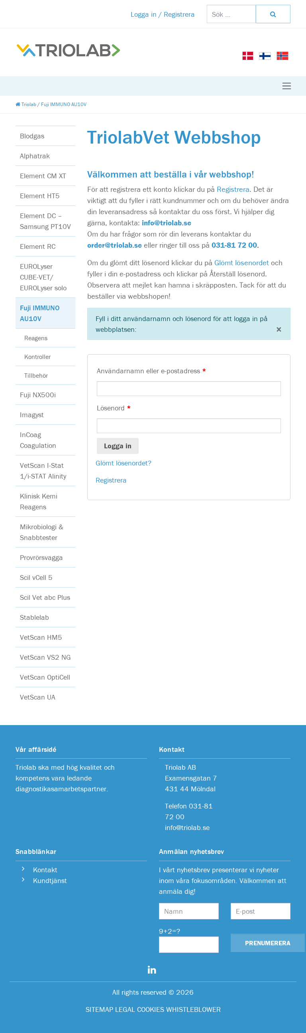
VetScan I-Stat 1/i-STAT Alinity (43, 471)
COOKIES (150, 1009)
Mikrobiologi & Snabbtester (41, 532)
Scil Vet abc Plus (45, 597)
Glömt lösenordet (241, 262)
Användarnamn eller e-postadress (151, 370)
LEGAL (125, 1009)
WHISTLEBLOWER (193, 1009)
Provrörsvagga (41, 557)
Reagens (35, 338)
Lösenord (114, 407)
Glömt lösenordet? (123, 462)
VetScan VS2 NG (45, 657)
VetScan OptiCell (45, 677)
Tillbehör (36, 375)
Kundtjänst (50, 880)
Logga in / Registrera (163, 14)
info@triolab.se (166, 222)
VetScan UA (37, 697)
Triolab (28, 104)
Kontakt (44, 869)
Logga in (117, 445)
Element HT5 (40, 195)
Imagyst (32, 414)
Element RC (37, 246)
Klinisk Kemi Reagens (38, 501)
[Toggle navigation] (286, 86)
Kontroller (37, 357)
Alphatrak (35, 155)
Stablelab (34, 617)
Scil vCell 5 (36, 577)
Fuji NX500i (38, 394)
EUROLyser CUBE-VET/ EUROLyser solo (43, 277)
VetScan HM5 (41, 637)
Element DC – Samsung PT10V (45, 221)
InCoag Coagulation (38, 440)
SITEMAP (99, 1009)
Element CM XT (43, 175)
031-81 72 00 (234, 245)
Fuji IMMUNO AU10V (40, 313)
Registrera (233, 189)
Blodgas (32, 135)
